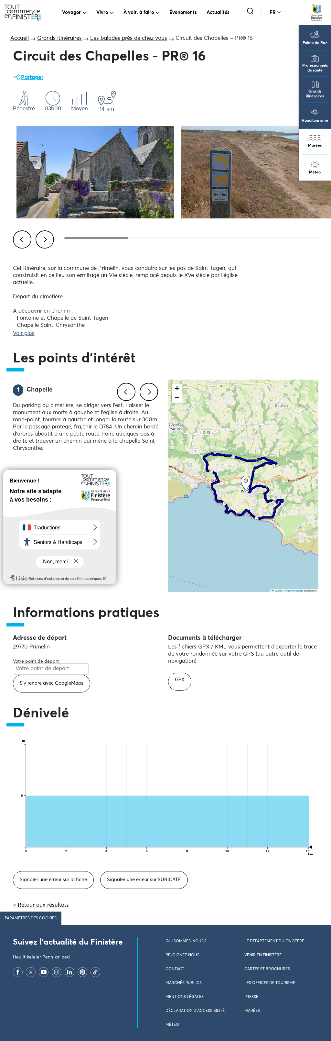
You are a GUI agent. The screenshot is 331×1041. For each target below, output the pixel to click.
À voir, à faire (138, 12)
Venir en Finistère (263, 955)
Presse (251, 997)
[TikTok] (95, 972)
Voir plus (24, 333)
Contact (175, 969)
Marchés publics (184, 983)
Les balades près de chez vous (128, 38)
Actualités (218, 12)
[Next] (44, 238)
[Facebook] (18, 972)
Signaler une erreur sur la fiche (53, 879)
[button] (245, 483)
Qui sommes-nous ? (186, 941)
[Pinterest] (82, 972)
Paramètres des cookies (31, 918)
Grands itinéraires (315, 94)
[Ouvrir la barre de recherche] (251, 12)
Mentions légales (185, 997)
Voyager (71, 12)
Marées (315, 146)
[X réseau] (31, 972)
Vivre (102, 12)
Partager (32, 77)
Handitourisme (315, 121)
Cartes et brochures (267, 969)
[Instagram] (56, 972)
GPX (180, 679)
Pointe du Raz (315, 43)
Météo (315, 172)
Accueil (19, 38)
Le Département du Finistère (274, 941)
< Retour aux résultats (41, 905)
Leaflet (278, 590)
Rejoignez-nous (182, 955)
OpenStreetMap (294, 590)
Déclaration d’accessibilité (195, 1011)
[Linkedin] (69, 972)
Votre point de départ (36, 661)
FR (273, 12)
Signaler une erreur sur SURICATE (144, 879)
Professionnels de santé (315, 68)
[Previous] (21, 238)
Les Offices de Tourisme (269, 983)
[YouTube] (43, 972)
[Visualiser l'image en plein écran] (95, 172)
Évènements (183, 12)
